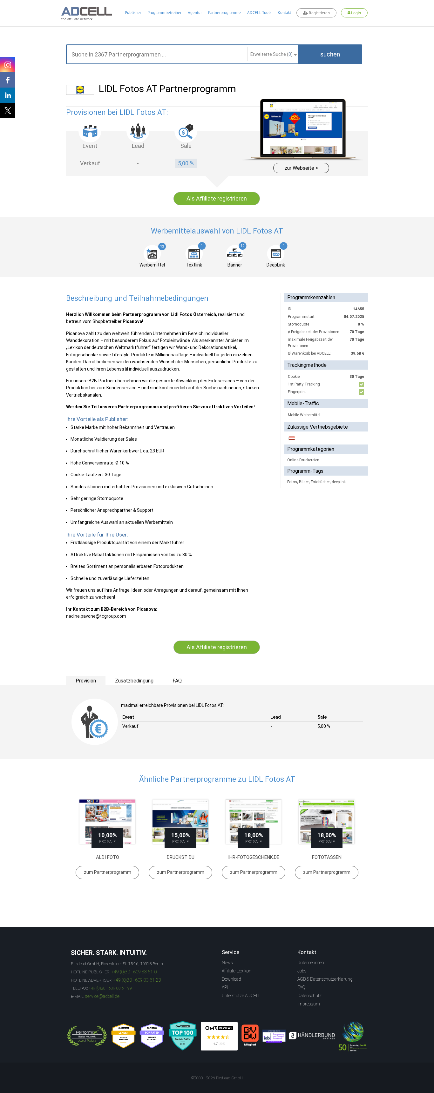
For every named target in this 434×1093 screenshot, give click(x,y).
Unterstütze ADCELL (241, 995)
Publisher (133, 12)
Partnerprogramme (224, 12)
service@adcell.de (102, 996)
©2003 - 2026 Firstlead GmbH (217, 1078)
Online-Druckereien (303, 460)
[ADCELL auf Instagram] (7, 64)
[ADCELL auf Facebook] (7, 80)
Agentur (195, 12)
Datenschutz (309, 995)
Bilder (304, 482)
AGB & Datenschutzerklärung (325, 979)
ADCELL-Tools (259, 12)
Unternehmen (310, 962)
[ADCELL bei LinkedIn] (7, 95)
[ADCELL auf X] (7, 110)
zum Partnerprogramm (107, 872)
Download (231, 979)
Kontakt (284, 12)
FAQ (301, 987)
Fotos (292, 482)
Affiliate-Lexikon (236, 970)
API (225, 987)
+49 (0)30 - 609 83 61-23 (137, 980)
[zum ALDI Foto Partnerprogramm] (107, 822)
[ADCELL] (219, 1036)
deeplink (339, 482)
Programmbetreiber (164, 12)
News (227, 962)
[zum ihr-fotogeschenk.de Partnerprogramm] (253, 822)
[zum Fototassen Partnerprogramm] (326, 822)
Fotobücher (320, 482)
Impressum (308, 1003)
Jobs (302, 970)
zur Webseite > (301, 168)
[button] (330, 54)
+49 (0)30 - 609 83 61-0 (134, 971)
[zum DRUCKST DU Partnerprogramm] (180, 822)
